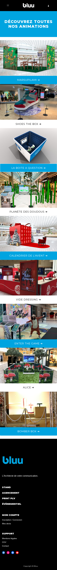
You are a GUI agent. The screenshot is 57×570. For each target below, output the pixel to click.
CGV (4, 542)
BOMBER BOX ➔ (28, 431)
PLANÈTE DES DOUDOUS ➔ (28, 211)
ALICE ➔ (28, 387)
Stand (6, 487)
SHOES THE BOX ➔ (28, 124)
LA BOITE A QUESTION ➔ (28, 167)
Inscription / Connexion (12, 520)
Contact (5, 546)
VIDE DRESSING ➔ (28, 299)
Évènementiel (11, 504)
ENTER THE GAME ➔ (29, 343)
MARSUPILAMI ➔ (28, 79)
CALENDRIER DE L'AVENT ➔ (28, 255)
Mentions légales (9, 538)
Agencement (10, 493)
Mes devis (6, 524)
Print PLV (8, 498)
